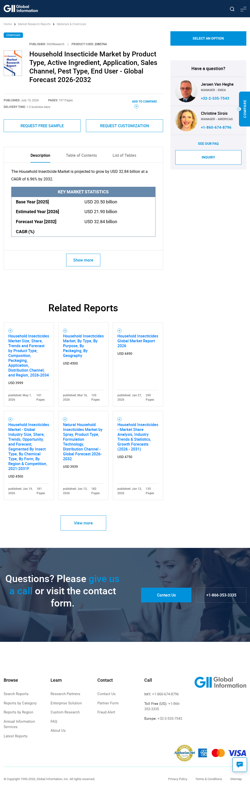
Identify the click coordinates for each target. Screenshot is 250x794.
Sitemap (236, 779)
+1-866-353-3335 (221, 595)
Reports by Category (20, 703)
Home (8, 24)
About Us (58, 730)
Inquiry (208, 157)
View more (83, 523)
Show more (83, 260)
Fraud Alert (106, 712)
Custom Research (65, 712)
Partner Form (108, 703)
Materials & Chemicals (71, 24)
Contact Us (166, 595)
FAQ (54, 721)
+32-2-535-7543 (215, 98)
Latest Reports (16, 736)
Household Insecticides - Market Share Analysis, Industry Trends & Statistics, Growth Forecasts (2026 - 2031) (137, 437)
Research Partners (65, 694)
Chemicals (13, 35)
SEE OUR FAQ (208, 144)
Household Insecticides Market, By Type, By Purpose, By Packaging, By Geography (83, 345)
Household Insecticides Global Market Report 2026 (137, 340)
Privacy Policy (177, 779)
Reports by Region (18, 712)
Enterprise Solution (66, 703)
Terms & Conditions (208, 779)
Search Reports (16, 694)
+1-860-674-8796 (216, 127)
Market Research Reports (34, 24)
